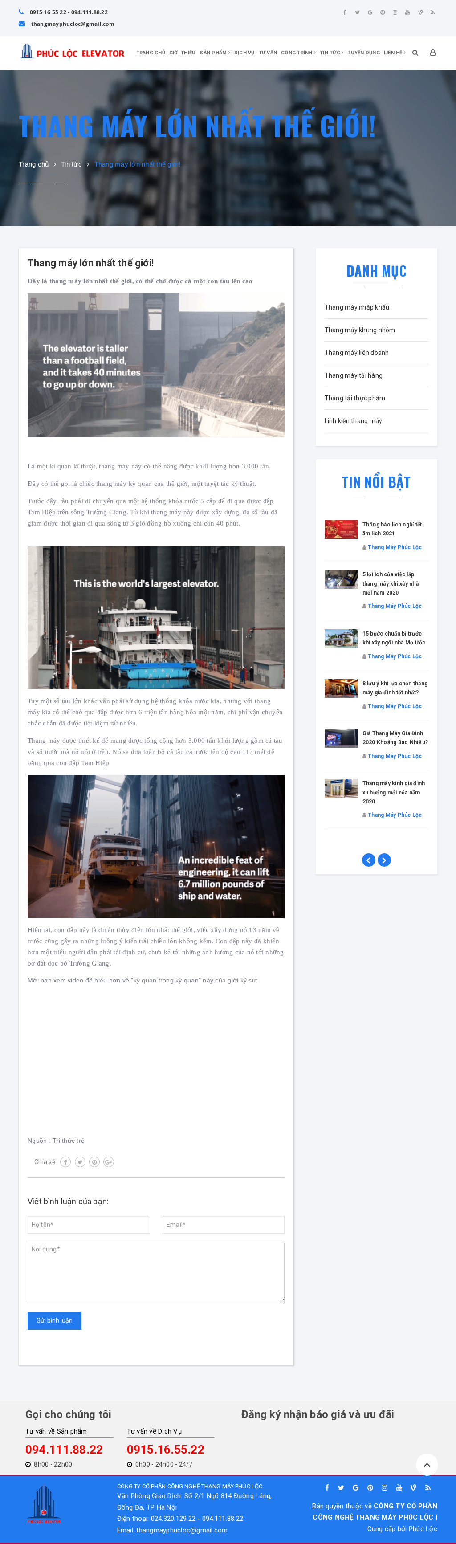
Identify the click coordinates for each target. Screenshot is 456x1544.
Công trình (297, 53)
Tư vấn (268, 53)
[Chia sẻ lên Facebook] (65, 1162)
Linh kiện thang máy (354, 420)
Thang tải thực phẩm (355, 398)
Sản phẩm (214, 53)
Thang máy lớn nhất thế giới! (91, 263)
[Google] (370, 12)
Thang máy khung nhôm (360, 330)
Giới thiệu (182, 53)
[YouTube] (407, 12)
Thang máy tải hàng (354, 375)
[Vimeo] (420, 12)
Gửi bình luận (55, 1320)
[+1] (108, 1162)
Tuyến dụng (363, 53)
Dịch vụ (244, 53)
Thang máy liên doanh (357, 352)
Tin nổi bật (376, 482)
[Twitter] (357, 12)
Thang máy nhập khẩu (357, 307)
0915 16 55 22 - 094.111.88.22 (68, 12)
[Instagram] (395, 12)
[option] (376, 683)
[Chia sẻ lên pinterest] (94, 1162)
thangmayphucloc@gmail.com (71, 24)
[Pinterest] (382, 12)
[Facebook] (344, 12)
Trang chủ (150, 53)
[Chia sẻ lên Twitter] (80, 1162)
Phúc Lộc (423, 1529)
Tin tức (331, 53)
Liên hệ (394, 53)
